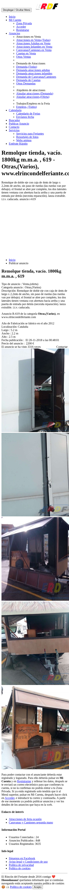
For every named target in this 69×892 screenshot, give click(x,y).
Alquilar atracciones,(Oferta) (32, 96)
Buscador (14, 120)
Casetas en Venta (26, 53)
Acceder (21, 26)
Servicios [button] (14, 130)
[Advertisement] (34, 229)
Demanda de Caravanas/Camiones (36, 76)
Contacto (14, 126)
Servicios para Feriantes (30, 133)
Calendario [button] (15, 110)
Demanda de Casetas (28, 80)
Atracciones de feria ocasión (25, 819)
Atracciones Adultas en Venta (33, 43)
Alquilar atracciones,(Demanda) (34, 93)
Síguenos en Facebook (22, 858)
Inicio (12, 16)
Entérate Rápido (18, 143)
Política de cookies (20, 868)
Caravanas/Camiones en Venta (34, 50)
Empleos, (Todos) (26, 106)
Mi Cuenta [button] (15, 20)
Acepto (37, 887)
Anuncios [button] (14, 33)
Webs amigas (23, 140)
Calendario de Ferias (28, 113)
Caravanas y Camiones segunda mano (31, 822)
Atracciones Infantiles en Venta (34, 46)
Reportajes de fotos (27, 137)
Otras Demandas (26, 83)
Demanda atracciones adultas (33, 70)
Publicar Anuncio (19, 123)
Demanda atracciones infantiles (34, 73)
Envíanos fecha (25, 116)
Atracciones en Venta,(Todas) (33, 40)
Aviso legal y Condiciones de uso (28, 861)
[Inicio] (46, 9)
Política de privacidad (21, 865)
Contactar (62, 346)
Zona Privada (24, 23)
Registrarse (22, 30)
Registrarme (24, 781)
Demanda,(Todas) (26, 66)
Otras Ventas (23, 56)
